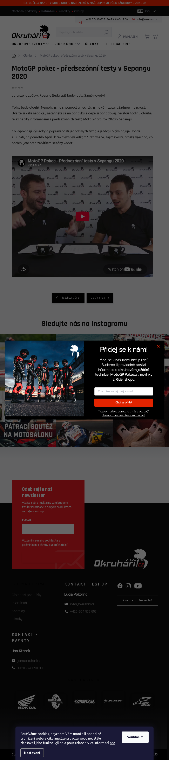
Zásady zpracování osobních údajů (123, 415)
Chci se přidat (124, 402)
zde (112, 743)
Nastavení (32, 753)
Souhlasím (135, 737)
